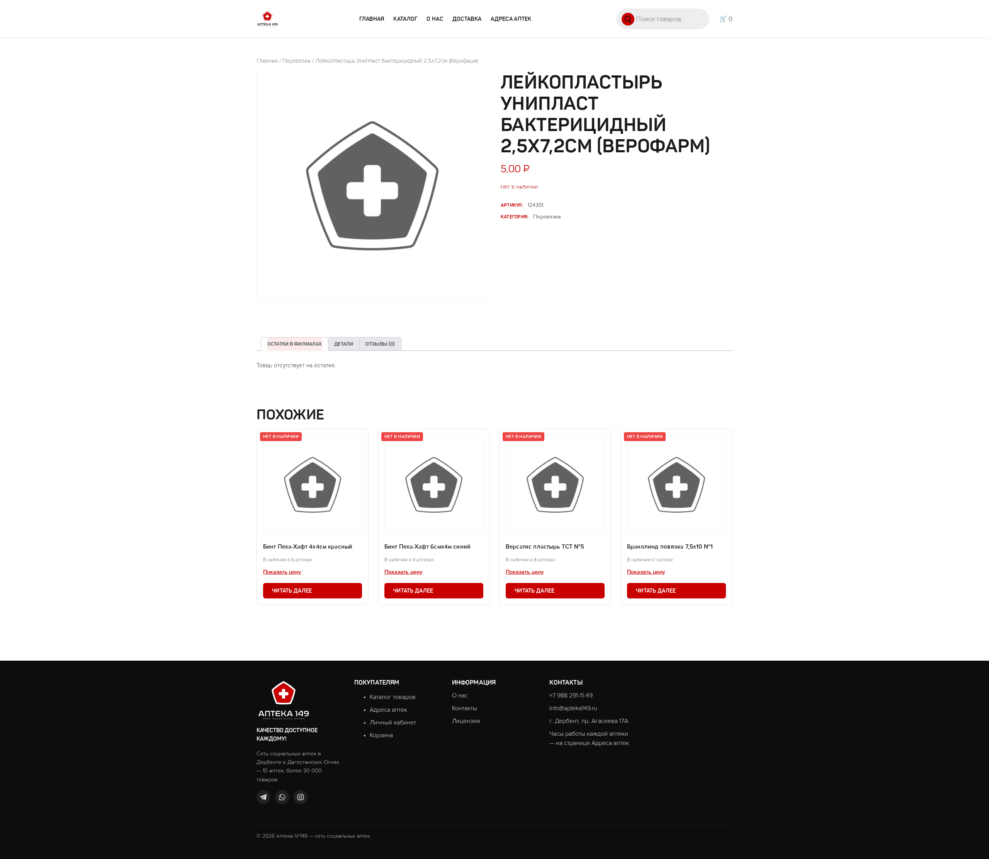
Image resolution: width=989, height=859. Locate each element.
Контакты (464, 708)
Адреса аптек (511, 18)
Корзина (381, 735)
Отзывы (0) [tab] (380, 344)
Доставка (466, 18)
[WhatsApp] (282, 797)
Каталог (405, 18)
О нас (435, 18)
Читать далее (292, 590)
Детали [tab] (343, 344)
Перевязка (296, 61)
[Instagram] (301, 797)
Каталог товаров (393, 697)
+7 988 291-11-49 (571, 695)
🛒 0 (725, 19)
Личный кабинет (393, 722)
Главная (371, 18)
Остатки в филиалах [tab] (294, 344)
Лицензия (466, 721)
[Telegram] (263, 797)
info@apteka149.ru (573, 708)
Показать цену (282, 572)
